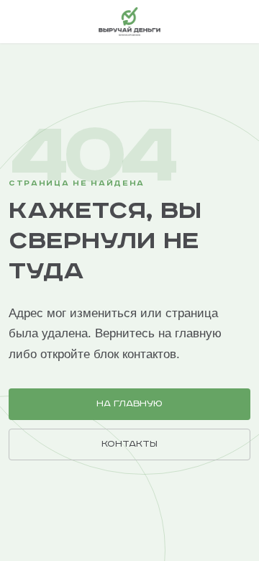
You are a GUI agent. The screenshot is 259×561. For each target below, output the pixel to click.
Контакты (129, 444)
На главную (129, 403)
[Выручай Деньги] (129, 21)
